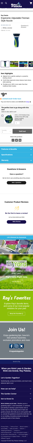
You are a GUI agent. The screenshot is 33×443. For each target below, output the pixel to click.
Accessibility (4, 428)
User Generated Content (20, 432)
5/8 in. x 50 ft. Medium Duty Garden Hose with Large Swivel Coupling (22, 116)
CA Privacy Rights (23, 434)
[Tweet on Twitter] (16, 140)
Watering (20, 8)
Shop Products (11, 8)
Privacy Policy (4, 426)
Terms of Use (14, 426)
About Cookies (24, 426)
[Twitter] (21, 346)
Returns (22, 428)
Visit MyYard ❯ (16, 282)
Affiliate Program (5, 438)
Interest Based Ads (6, 432)
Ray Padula (4, 15)
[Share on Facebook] (13, 140)
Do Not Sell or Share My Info (8, 434)
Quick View (9, 118)
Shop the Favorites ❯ (16, 313)
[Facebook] (11, 346)
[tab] (16, 149)
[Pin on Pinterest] (20, 140)
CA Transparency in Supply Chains (10, 436)
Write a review (7, 28)
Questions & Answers (16, 169)
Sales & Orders (14, 428)
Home (3, 8)
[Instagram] (16, 346)
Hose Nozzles (29, 8)
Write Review (17, 221)
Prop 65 (24, 436)
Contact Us (17, 430)
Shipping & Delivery (6, 430)
